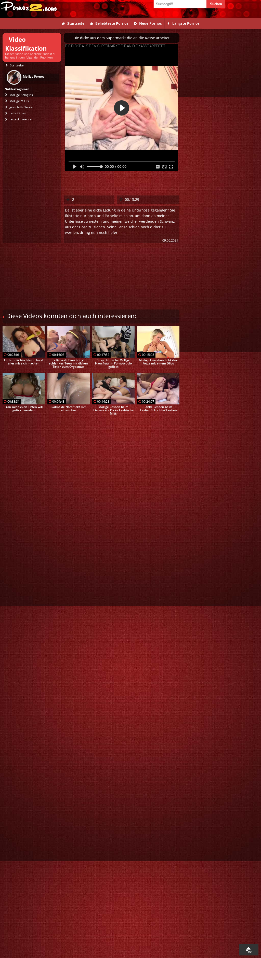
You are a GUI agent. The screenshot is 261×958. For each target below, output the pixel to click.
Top (249, 951)
